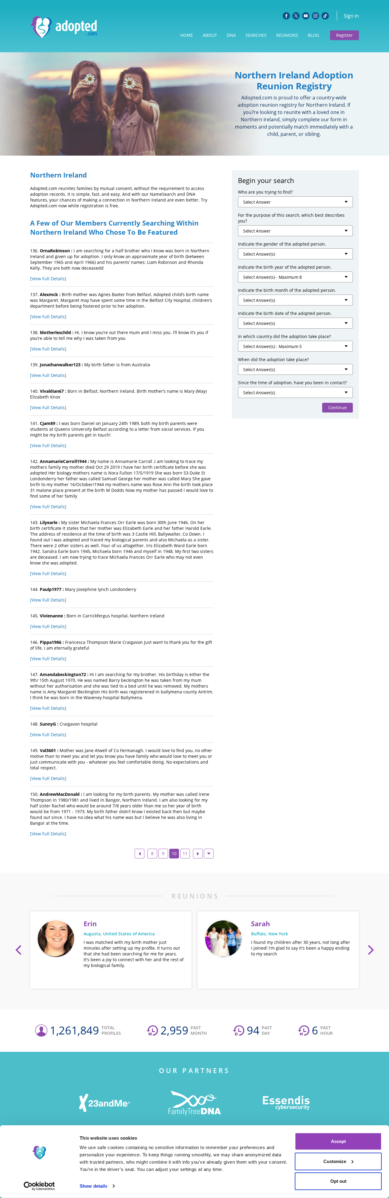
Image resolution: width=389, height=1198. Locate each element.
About (210, 35)
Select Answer (256, 202)
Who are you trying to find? (265, 192)
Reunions (287, 35)
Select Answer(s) (259, 254)
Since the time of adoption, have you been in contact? (292, 382)
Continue (337, 407)
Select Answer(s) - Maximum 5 (272, 346)
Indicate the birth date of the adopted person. (285, 313)
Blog (313, 35)
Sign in (351, 15)
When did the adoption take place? (273, 359)
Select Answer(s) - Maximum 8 (272, 277)
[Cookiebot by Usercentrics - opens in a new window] (39, 1186)
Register (344, 35)
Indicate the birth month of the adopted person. (287, 290)
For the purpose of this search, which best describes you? (291, 218)
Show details (93, 1186)
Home (186, 35)
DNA (231, 35)
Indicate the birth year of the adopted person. (285, 267)
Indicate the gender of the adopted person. (282, 244)
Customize (334, 1161)
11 (185, 853)
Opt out (338, 1181)
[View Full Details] (48, 278)
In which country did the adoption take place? (284, 336)
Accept (338, 1141)
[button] (18, 950)
